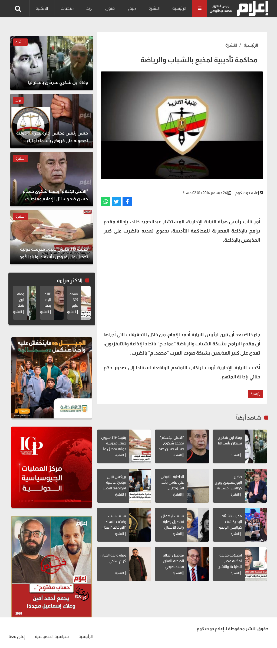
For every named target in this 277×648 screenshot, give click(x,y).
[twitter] (116, 201)
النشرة (154, 8)
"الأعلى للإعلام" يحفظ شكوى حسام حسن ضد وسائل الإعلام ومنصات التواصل (170, 448)
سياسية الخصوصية (52, 636)
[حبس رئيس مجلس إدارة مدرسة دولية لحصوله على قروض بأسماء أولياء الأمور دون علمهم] (51, 121)
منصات (67, 8)
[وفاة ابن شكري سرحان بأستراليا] (256, 446)
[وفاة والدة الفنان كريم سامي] (140, 564)
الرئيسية (179, 8)
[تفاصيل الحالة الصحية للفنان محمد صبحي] (198, 564)
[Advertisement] (182, 287)
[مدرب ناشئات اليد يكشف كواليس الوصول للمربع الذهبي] (256, 525)
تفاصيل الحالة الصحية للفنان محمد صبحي (173, 561)
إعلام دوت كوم (247, 193)
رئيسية (255, 394)
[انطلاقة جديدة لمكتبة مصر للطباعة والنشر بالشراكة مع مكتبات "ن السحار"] (256, 564)
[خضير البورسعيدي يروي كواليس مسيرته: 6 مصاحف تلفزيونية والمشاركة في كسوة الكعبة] (256, 486)
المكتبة (42, 8)
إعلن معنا (17, 636)
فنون (110, 8)
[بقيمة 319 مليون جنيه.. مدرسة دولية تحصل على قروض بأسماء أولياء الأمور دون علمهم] (140, 446)
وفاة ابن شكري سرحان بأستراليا (18, 305)
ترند (89, 8)
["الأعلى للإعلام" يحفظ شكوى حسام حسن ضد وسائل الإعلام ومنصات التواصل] (198, 446)
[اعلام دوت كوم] (251, 8)
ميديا (131, 8)
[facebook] (127, 201)
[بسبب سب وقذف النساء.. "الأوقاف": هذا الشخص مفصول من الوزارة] (140, 525)
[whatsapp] (105, 201)
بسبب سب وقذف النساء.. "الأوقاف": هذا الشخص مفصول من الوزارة (112, 527)
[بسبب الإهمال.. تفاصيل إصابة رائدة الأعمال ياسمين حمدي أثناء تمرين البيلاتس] (198, 525)
